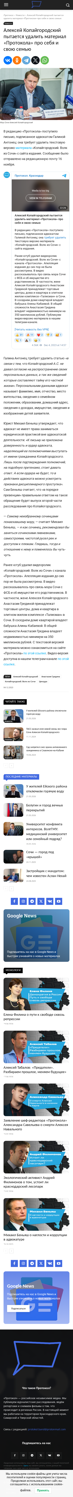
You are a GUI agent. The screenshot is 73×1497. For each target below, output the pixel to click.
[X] (35, 60)
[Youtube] (58, 901)
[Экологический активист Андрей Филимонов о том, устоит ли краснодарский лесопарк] (36, 1157)
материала (24, 148)
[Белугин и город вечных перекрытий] (13, 810)
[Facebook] (14, 901)
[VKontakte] (49, 901)
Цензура (43, 681)
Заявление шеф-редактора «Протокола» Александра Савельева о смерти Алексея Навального (36, 1125)
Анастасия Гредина (50, 676)
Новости (20, 15)
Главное (8, 739)
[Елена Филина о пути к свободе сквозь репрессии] (36, 994)
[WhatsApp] (44, 60)
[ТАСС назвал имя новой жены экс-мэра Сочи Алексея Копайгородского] (13, 734)
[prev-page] (6, 765)
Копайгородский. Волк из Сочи (20, 681)
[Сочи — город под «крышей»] (13, 857)
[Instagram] (23, 901)
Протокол (8, 15)
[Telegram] (26, 60)
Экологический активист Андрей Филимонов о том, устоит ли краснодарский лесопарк (29, 1182)
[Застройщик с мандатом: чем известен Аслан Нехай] (13, 875)
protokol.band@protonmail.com (47, 1429)
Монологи (13, 970)
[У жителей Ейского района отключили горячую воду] (13, 716)
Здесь (26, 1465)
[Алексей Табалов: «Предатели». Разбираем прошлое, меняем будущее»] (36, 1047)
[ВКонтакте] (8, 60)
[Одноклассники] (17, 60)
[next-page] (11, 765)
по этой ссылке (34, 653)
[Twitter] (40, 901)
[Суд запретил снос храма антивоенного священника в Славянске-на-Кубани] (13, 752)
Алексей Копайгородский (25, 676)
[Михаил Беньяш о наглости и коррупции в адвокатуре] (36, 1214)
